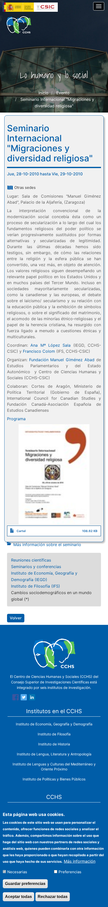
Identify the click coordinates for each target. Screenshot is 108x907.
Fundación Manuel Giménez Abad (61, 359)
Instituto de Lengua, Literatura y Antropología (54, 754)
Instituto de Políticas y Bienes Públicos (54, 779)
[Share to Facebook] (15, 698)
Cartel (21, 531)
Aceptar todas (18, 896)
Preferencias (70, 871)
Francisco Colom (39, 351)
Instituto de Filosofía (54, 734)
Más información (79, 861)
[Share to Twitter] (24, 698)
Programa (16, 418)
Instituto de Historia (54, 744)
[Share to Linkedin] (32, 698)
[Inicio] (19, 25)
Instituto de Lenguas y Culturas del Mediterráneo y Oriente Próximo (54, 766)
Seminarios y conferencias (36, 566)
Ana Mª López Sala (50, 345)
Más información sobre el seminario (47, 544)
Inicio (43, 92)
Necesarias (17, 871)
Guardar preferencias (25, 883)
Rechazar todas (53, 896)
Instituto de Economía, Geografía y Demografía (54, 724)
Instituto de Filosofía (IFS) (35, 586)
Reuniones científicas (31, 560)
